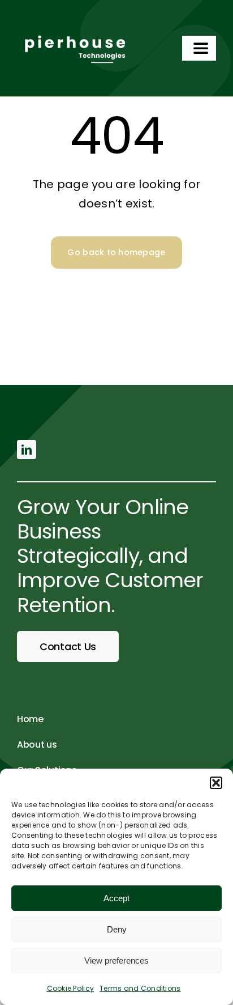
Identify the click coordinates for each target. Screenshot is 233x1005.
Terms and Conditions (140, 988)
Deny (117, 929)
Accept (116, 898)
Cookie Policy (70, 988)
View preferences (116, 960)
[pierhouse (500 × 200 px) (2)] (73, 30)
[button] (216, 782)
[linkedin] (26, 449)
